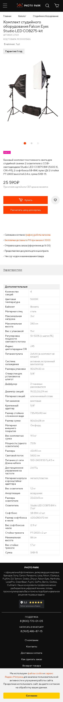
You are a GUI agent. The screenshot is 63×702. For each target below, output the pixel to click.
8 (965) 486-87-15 (31, 631)
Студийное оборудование (45, 16)
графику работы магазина (37, 235)
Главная (7, 16)
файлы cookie (35, 673)
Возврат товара (31, 665)
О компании (31, 640)
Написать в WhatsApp (31, 627)
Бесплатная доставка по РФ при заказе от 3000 (27, 240)
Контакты (31, 646)
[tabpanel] (31, 91)
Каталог (22, 16)
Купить (28, 200)
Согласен (31, 695)
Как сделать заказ (31, 659)
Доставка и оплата (31, 652)
